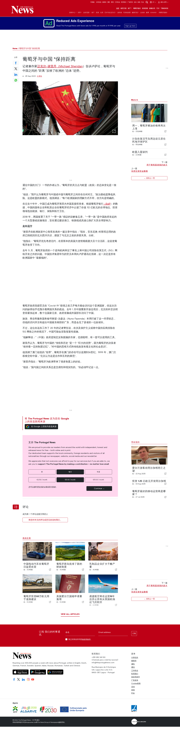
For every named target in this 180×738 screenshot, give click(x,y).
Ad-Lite (164, 2)
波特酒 (119, 12)
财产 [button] (129, 8)
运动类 (142, 12)
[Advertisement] (70, 161)
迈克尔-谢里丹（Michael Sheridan (60, 66)
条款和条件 (86, 639)
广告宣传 (130, 2)
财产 (93, 12)
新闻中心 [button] (72, 12)
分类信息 (98, 2)
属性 (108, 2)
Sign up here (130, 26)
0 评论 (39, 76)
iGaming (153, 12)
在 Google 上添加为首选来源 (43, 426)
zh (153, 2)
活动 (135, 2)
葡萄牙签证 (137, 8)
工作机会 (117, 2)
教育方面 (123, 8)
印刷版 (92, 2)
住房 (101, 12)
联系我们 (123, 2)
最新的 (104, 2)
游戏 (139, 2)
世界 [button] (79, 12)
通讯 (112, 2)
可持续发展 (127, 12)
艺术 (157, 8)
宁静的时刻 (164, 8)
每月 (70, 472)
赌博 (147, 12)
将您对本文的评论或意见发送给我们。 (45, 520)
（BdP (106, 203)
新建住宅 (152, 8)
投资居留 (145, 8)
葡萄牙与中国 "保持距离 (29, 48)
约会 (142, 2)
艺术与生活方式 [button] (110, 12)
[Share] (165, 131)
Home (15, 48)
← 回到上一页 (149, 178)
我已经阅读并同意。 (80, 639)
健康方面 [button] (135, 12)
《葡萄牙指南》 (163, 12)
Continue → (99, 488)
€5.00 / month (70, 480)
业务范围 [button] (86, 12)
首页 (117, 8)
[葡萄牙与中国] (70, 108)
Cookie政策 (136, 683)
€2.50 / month (42, 480)
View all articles (70, 614)
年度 (98, 472)
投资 (97, 12)
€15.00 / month (98, 480)
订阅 (134, 633)
